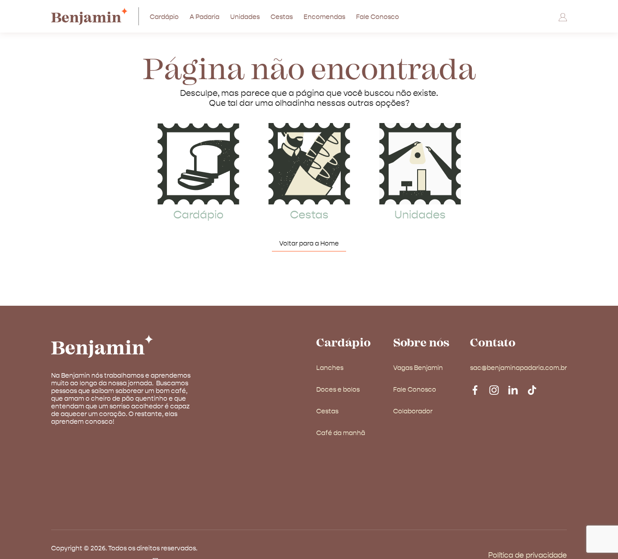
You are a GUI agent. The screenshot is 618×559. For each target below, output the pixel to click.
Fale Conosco (377, 17)
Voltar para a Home (309, 244)
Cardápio (164, 17)
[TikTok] (532, 388)
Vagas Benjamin (418, 368)
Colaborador (413, 411)
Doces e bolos (338, 390)
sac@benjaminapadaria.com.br (518, 368)
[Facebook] (475, 388)
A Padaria (204, 17)
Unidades (245, 17)
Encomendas (324, 17)
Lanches (329, 368)
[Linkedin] (513, 388)
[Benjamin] (100, 16)
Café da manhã (340, 433)
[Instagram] (494, 388)
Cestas (282, 17)
